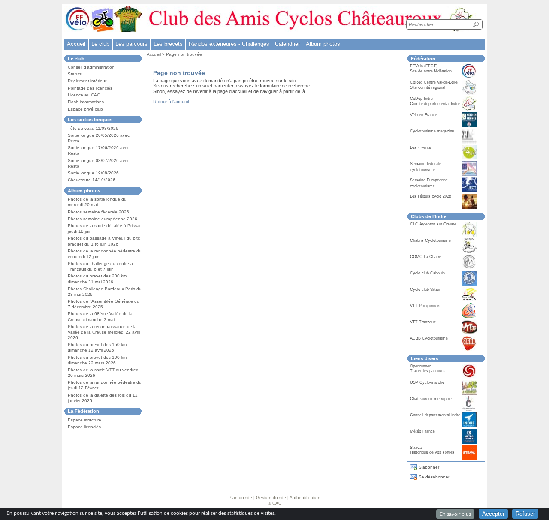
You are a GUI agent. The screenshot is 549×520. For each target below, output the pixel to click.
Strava (416, 447)
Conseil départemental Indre (435, 415)
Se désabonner (434, 477)
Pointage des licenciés (90, 88)
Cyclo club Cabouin (427, 273)
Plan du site (240, 497)
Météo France (422, 431)
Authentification (305, 497)
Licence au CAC (84, 95)
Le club (100, 44)
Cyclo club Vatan (425, 289)
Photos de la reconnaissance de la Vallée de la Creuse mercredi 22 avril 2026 (104, 332)
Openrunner (420, 366)
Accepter (493, 514)
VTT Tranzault (423, 322)
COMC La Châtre (425, 257)
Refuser (525, 514)
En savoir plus (455, 514)
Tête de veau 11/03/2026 (93, 128)
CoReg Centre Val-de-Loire (434, 82)
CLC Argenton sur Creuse (433, 224)
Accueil (76, 44)
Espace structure (84, 420)
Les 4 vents (420, 147)
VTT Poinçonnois (425, 306)
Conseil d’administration (91, 67)
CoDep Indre (421, 98)
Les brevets (168, 44)
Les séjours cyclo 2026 (430, 196)
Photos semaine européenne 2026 (102, 218)
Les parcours (131, 44)
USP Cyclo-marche (427, 382)
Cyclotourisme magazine (432, 131)
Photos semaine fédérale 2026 (98, 212)
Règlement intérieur (87, 80)
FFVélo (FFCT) (423, 66)
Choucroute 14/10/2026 (91, 179)
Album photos (323, 44)
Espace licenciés (84, 426)
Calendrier (287, 44)
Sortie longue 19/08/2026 (93, 173)
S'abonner (429, 467)
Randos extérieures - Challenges (229, 44)
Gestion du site (271, 497)
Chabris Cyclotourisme (430, 240)
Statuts (75, 74)
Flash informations (86, 101)
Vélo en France (423, 115)
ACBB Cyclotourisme (429, 338)
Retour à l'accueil (171, 101)
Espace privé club (85, 109)
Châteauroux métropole (431, 399)
